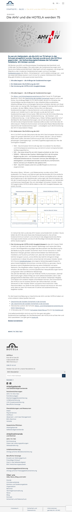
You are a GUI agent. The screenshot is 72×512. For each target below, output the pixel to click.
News (8, 493)
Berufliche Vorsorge (13, 404)
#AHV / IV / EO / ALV (15, 331)
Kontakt (9, 497)
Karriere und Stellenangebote (16, 484)
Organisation (11, 486)
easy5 (8, 411)
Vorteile (9, 421)
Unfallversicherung (13, 400)
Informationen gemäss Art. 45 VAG (53, 509)
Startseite (11, 9)
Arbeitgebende (11, 427)
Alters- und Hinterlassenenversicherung (28, 96)
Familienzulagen (12, 396)
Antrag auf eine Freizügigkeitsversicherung (21, 471)
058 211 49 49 (11, 365)
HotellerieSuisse (25, 261)
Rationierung (20, 308)
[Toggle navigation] (63, 3)
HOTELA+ (9, 415)
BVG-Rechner (11, 419)
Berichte (9, 488)
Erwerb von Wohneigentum (16, 458)
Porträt (8, 480)
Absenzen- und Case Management (18, 417)
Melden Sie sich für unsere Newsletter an (20, 369)
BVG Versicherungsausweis (16, 464)
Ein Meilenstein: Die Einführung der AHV (25, 84)
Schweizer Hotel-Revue (38, 310)
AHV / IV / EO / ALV (12, 394)
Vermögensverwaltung (14, 491)
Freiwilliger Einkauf (13, 460)
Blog (21, 9)
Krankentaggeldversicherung (16, 398)
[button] (53, 3)
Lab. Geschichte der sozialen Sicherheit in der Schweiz (30, 304)
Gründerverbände (12, 482)
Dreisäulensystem (14, 73)
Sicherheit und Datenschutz (16, 499)
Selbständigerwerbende (15, 429)
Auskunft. (35, 317)
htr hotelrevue (58, 310)
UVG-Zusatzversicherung (15, 402)
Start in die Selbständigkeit (16, 462)
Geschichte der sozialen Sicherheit (37, 98)
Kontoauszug (11, 441)
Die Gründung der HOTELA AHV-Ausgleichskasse (28, 86)
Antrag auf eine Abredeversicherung (19, 452)
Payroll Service (11, 413)
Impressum (14, 508)
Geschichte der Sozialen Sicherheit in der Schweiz (28, 301)
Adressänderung (12, 445)
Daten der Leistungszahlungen (17, 443)
